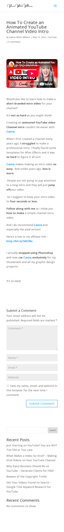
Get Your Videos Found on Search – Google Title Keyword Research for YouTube (28, 487)
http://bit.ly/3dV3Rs (19, 241)
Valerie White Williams (19, 37)
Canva (10, 131)
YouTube (52, 37)
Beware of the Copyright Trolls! (26, 476)
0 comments (14, 41)
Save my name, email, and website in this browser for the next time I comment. (31, 390)
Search (52, 430)
